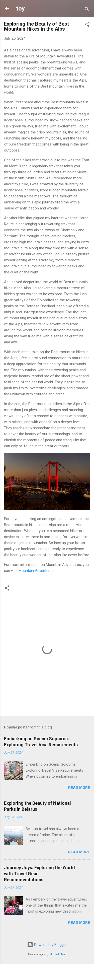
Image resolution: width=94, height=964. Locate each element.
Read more (79, 787)
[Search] (87, 10)
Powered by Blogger (50, 944)
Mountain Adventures (36, 570)
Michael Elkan (57, 954)
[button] (87, 25)
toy (20, 8)
